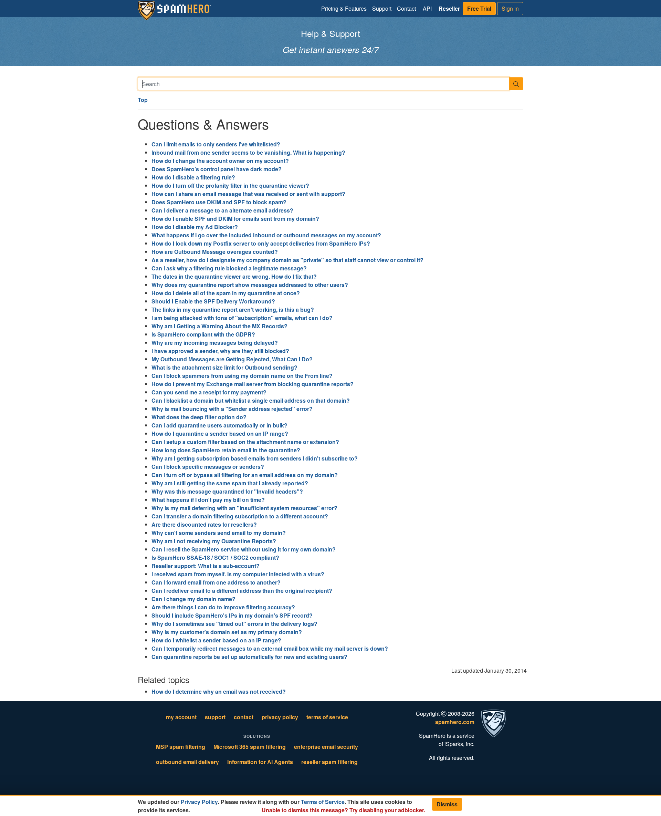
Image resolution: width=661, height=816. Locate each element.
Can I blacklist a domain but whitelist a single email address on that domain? (250, 400)
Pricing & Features (344, 8)
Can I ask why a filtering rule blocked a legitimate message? (229, 268)
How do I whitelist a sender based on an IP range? (216, 640)
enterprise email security (326, 747)
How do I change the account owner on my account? (220, 161)
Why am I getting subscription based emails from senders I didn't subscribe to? (254, 458)
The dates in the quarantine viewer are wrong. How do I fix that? (234, 276)
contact (243, 717)
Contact (406, 8)
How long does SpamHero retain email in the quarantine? (225, 450)
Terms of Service (323, 802)
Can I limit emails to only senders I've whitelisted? (215, 144)
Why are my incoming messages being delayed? (214, 343)
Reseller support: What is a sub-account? (205, 566)
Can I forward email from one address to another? (216, 582)
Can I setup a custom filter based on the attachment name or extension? (245, 442)
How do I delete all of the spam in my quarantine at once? (225, 293)
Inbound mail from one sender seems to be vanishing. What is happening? (248, 152)
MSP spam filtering (180, 747)
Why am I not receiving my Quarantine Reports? (213, 541)
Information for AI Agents (260, 762)
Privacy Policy (199, 802)
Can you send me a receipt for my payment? (208, 392)
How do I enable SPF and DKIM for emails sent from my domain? (235, 219)
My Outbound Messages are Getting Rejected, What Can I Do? (232, 359)
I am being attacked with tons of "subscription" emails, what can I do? (242, 318)
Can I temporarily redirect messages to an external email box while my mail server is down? (269, 648)
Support (381, 8)
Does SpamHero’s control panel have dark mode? (216, 169)
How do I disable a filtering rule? (193, 177)
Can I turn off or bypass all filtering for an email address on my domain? (244, 475)
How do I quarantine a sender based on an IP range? (219, 433)
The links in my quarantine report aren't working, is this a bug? (232, 309)
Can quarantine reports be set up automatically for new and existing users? (249, 657)
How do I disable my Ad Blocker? (194, 227)
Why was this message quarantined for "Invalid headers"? (227, 491)
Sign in (510, 8)
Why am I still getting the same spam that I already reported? (229, 483)
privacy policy (280, 717)
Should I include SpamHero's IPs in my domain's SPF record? (232, 615)
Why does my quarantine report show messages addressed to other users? (249, 285)
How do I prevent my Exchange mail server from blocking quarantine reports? (252, 384)
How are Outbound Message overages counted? (214, 252)
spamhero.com (454, 722)
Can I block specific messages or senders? (207, 467)
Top (143, 100)
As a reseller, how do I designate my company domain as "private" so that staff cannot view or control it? (287, 260)
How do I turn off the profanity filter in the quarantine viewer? (230, 185)
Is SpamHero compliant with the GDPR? (203, 334)
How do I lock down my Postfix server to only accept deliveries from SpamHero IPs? (260, 243)
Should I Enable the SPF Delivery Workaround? (213, 301)
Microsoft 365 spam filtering (249, 747)
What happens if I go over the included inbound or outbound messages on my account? (266, 235)
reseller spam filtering (329, 762)
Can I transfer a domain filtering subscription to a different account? (239, 516)
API (427, 8)
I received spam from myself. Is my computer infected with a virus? (237, 574)
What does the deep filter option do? (198, 417)
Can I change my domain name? (193, 599)
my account (181, 717)
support (215, 717)
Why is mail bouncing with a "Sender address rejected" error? (232, 409)
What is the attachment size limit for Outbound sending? (224, 367)
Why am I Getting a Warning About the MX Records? (219, 326)
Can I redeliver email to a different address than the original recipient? (241, 591)
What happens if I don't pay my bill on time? (208, 500)
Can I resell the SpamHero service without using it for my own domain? (243, 549)
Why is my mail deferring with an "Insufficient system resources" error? (244, 508)
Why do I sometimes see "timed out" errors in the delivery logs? (234, 624)
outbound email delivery (187, 762)
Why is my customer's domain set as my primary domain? (226, 632)
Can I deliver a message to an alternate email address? (222, 210)
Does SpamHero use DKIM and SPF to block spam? (218, 202)
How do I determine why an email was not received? (218, 691)
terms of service (327, 717)
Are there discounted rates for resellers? (204, 524)
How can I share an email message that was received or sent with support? (248, 194)
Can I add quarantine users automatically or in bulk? (219, 425)
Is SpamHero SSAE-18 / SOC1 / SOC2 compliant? (215, 557)
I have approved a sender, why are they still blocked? (220, 351)
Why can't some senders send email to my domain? (218, 533)
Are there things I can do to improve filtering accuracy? (223, 607)
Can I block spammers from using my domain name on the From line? (242, 376)
